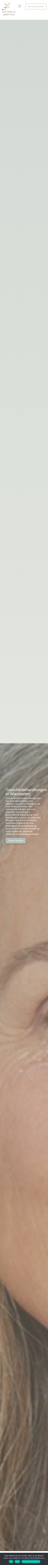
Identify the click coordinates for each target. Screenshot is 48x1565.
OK (11, 1561)
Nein (17, 1561)
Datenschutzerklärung (31, 1561)
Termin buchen (36, 6)
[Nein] (45, 1559)
